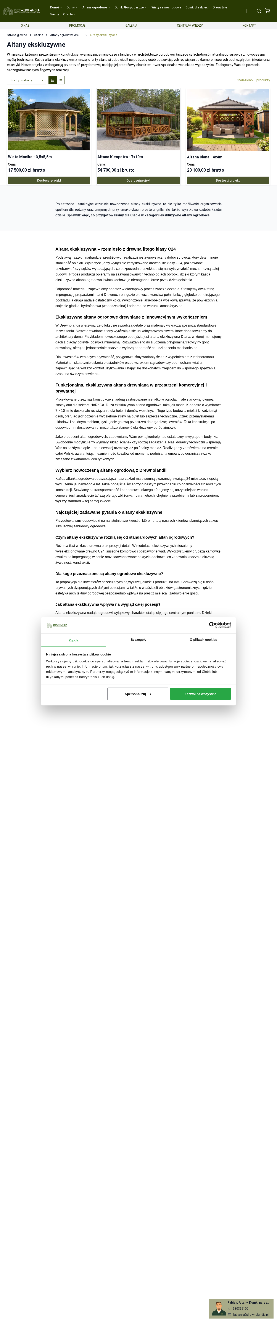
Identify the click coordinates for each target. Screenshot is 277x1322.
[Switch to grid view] (52, 80)
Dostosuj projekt (49, 180)
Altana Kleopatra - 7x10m (120, 157)
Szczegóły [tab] (139, 639)
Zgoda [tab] (74, 640)
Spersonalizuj (135, 694)
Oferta (38, 35)
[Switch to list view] (60, 80)
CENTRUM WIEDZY (190, 25)
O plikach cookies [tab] (203, 639)
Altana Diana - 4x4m (204, 157)
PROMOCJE (77, 25)
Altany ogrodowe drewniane (66, 35)
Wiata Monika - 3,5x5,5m (30, 157)
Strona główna (17, 35)
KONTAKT (249, 25)
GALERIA (131, 25)
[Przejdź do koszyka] (267, 10)
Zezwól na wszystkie (200, 694)
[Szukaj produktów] (258, 10)
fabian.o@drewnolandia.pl (251, 1314)
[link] (49, 136)
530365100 (240, 1308)
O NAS (25, 25)
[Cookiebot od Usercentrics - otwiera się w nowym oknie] (212, 625)
